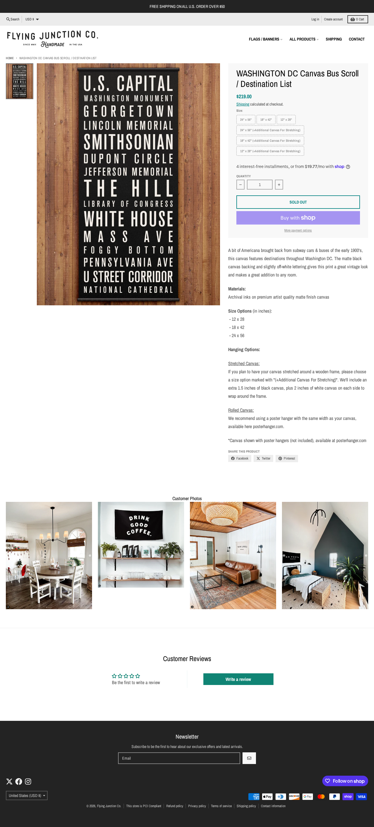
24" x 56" (246, 120)
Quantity (243, 176)
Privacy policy (197, 806)
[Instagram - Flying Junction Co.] (28, 781)
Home (10, 58)
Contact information (273, 806)
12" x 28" (286, 120)
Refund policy (174, 806)
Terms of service (221, 806)
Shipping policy (246, 806)
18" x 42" (266, 120)
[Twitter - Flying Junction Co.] (9, 781)
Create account (333, 19)
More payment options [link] (298, 230)
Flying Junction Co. (109, 806)
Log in (315, 19)
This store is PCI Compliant (143, 806)
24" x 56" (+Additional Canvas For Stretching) (270, 130)
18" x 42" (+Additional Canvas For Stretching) (270, 141)
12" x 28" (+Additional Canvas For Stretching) (270, 151)
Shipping (242, 104)
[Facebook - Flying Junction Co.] (18, 781)
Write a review (238, 679)
